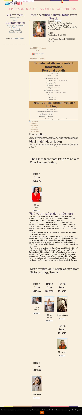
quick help (19, 38)
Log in (15, 20)
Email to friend (15, 32)
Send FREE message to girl (38, 49)
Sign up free (15, 18)
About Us (47, 9)
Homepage (16, 9)
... (48, 43)
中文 (30, 1)
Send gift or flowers (15, 25)
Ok (42, 412)
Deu (27, 1)
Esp (24, 1)
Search (31, 9)
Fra (21, 1)
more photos (39, 54)
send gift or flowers (38, 58)
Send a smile (15, 30)
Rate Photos (66, 9)
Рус (19, 1)
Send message (15, 28)
